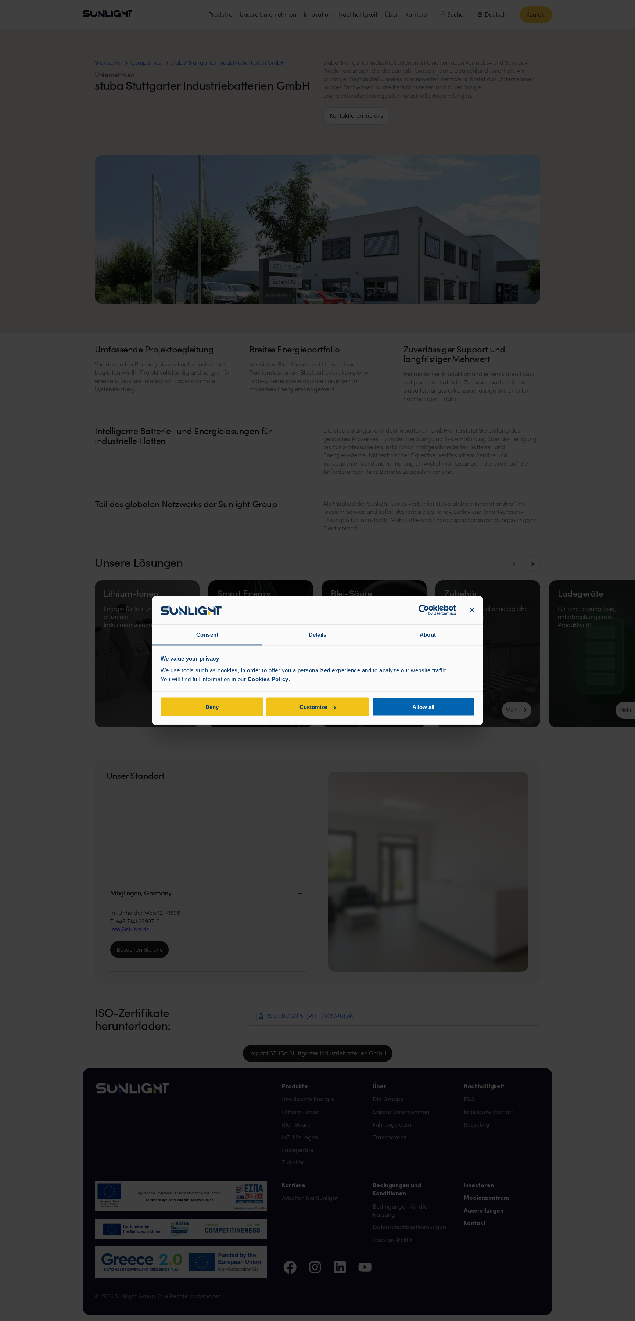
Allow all (423, 707)
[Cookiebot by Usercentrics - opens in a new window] (424, 610)
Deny (212, 707)
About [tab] (428, 634)
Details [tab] (318, 634)
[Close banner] (472, 610)
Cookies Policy (268, 679)
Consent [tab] (207, 634)
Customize (313, 707)
